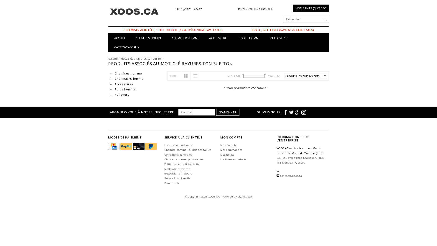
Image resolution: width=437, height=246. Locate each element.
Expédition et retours (178, 173)
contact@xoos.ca (291, 175)
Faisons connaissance (178, 145)
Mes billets (227, 154)
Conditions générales (178, 154)
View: (173, 76)
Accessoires (219, 38)
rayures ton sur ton (149, 59)
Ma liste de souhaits (233, 159)
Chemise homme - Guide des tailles (187, 149)
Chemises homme (149, 38)
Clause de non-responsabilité (183, 159)
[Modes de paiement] (114, 146)
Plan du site (172, 183)
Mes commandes (231, 149)
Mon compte (228, 145)
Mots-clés (127, 59)
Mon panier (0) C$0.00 (310, 8)
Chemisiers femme (185, 38)
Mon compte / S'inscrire (255, 9)
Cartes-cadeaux (126, 47)
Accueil (120, 38)
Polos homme (249, 38)
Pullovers (278, 38)
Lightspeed (245, 196)
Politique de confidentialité (182, 164)
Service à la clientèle (177, 178)
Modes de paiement (177, 169)
